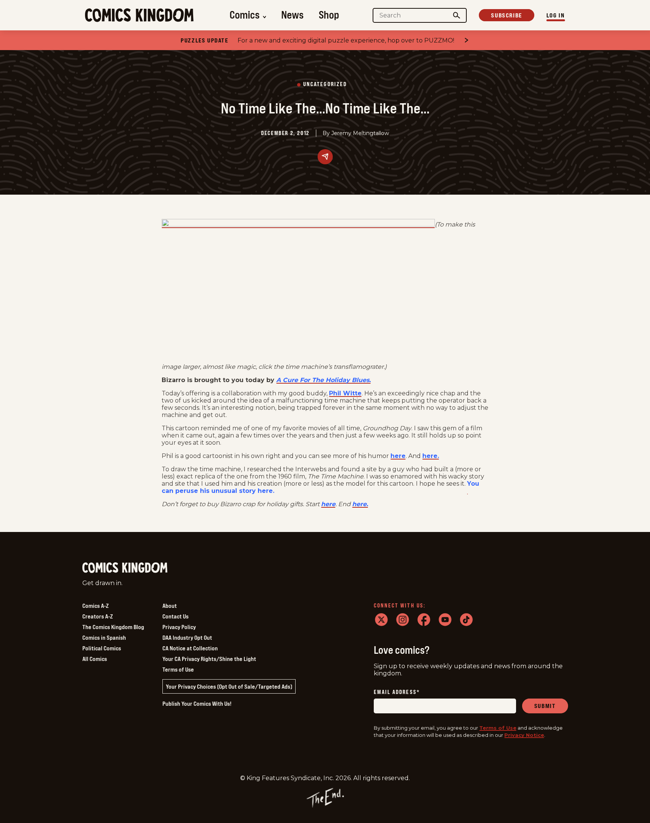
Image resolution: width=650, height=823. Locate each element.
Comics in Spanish (104, 637)
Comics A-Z (95, 605)
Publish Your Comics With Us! (196, 703)
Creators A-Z (97, 616)
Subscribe (506, 15)
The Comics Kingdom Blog (113, 627)
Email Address (397, 692)
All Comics (94, 658)
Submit (545, 706)
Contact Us (175, 616)
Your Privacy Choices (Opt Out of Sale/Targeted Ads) (229, 686)
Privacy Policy (179, 627)
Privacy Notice (524, 735)
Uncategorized (325, 84)
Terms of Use (178, 669)
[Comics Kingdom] (124, 567)
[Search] (456, 15)
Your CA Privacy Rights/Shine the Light (209, 658)
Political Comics (101, 648)
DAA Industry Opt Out (187, 637)
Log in (555, 15)
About (169, 605)
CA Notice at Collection (190, 648)
